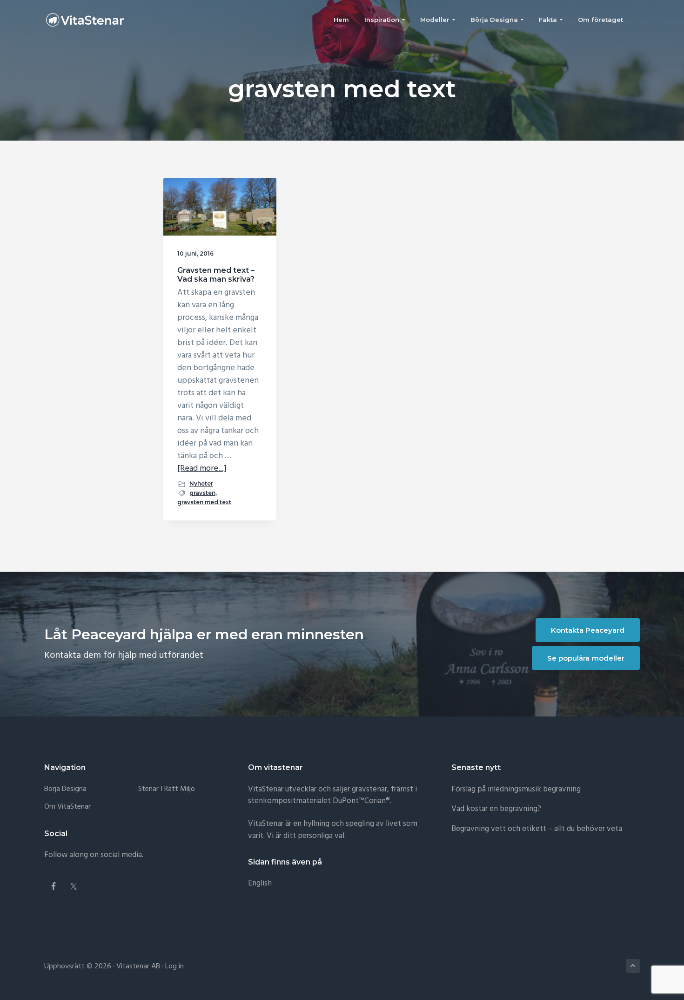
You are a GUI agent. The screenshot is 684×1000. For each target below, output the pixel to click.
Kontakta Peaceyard (587, 630)
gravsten (202, 492)
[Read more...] (202, 468)
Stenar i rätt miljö (166, 789)
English (260, 883)
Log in (174, 966)
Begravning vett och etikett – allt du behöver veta (536, 829)
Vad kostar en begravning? (496, 809)
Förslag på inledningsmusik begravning (516, 789)
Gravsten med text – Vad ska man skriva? (216, 275)
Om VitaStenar (67, 807)
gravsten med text (204, 502)
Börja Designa (65, 789)
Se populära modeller (585, 658)
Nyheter (201, 483)
